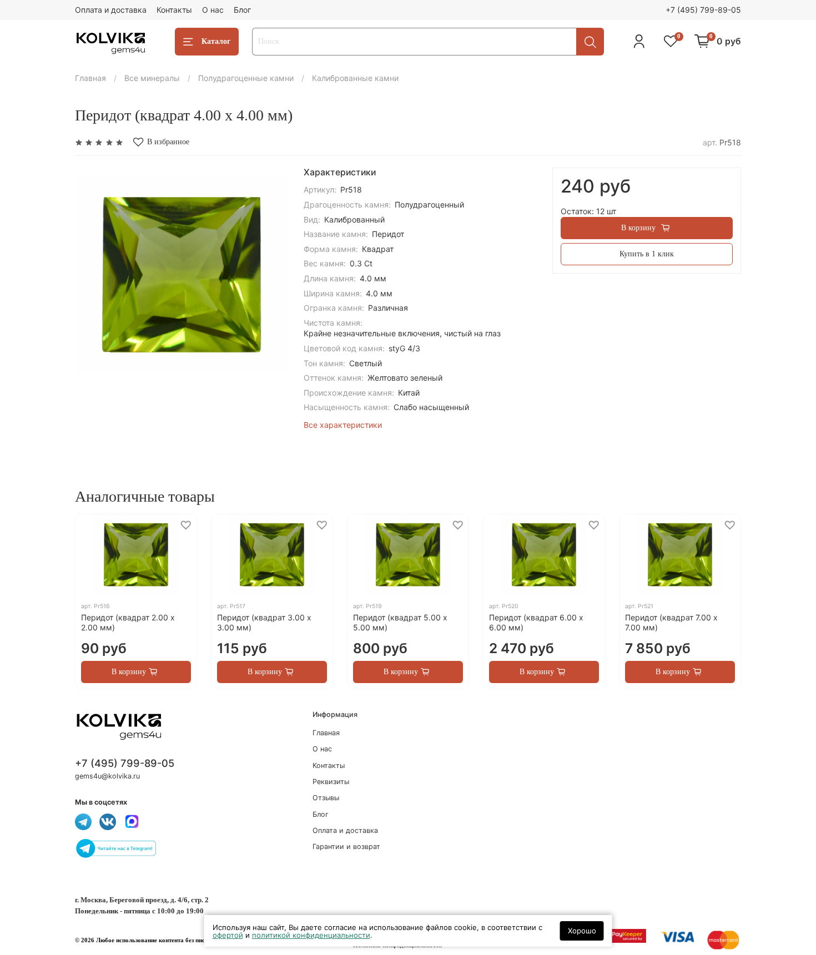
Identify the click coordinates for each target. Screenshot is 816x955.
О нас (213, 9)
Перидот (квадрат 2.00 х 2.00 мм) (128, 622)
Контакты (174, 9)
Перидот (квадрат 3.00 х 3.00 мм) (264, 622)
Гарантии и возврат (346, 846)
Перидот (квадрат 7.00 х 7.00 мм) (671, 622)
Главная (90, 78)
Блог (242, 9)
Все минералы (152, 78)
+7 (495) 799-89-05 (703, 9)
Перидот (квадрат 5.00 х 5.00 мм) (400, 622)
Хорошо (582, 930)
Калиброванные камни (355, 78)
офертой (228, 935)
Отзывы (326, 798)
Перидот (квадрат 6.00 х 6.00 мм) (536, 622)
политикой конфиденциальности (311, 935)
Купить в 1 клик (646, 254)
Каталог (216, 41)
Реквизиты (331, 781)
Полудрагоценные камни (246, 78)
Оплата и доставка (111, 9)
